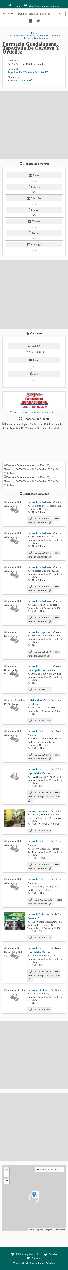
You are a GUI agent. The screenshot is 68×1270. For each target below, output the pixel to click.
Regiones (17, 6)
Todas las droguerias (51, 1169)
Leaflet (31, 1229)
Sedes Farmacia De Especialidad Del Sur (43, 794)
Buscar (6, 13)
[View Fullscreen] (6, 1181)
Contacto (36, 1258)
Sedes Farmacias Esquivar (43, 653)
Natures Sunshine (37, 811)
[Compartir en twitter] (38, 20)
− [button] (7, 1174)
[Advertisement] (34, 125)
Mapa (31, 6)
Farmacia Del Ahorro (39, 502)
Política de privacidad (26, 1254)
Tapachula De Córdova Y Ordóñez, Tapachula (36, 35)
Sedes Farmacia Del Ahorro (43, 520)
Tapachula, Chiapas (18, 80)
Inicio (34, 33)
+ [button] (7, 1169)
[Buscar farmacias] (60, 14)
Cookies (52, 1254)
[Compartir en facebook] (30, 20)
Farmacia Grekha (37, 990)
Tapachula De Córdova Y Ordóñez (26, 72)
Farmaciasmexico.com (47, 6)
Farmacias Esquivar (38, 632)
